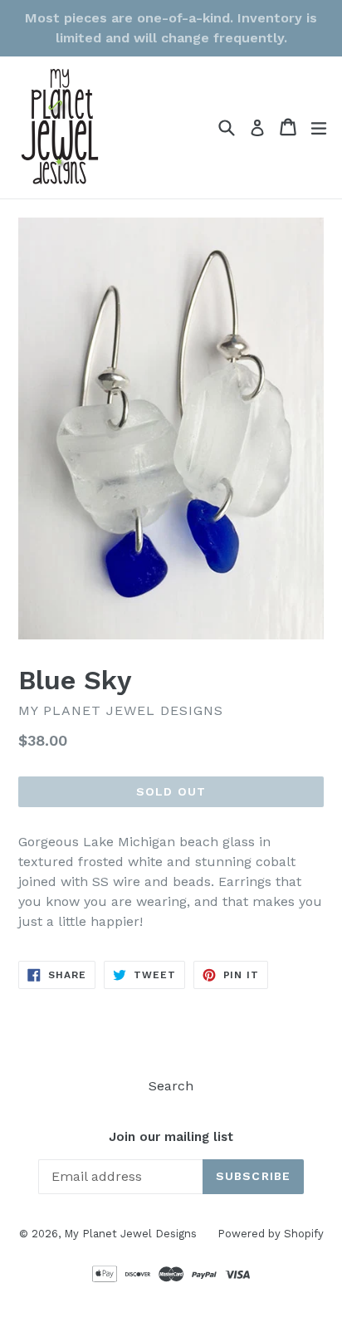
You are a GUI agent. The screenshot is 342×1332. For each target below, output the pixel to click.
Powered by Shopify (270, 1233)
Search (171, 1086)
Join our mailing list (171, 1136)
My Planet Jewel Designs (130, 1233)
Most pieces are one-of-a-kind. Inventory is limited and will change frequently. (171, 28)
